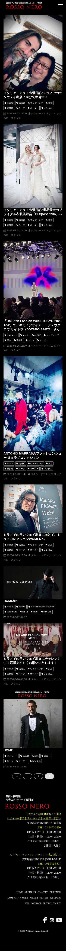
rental (25, 612)
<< (17, 776)
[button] (60, 4)
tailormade (12, 612)
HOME (8, 750)
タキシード (12, 335)
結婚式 (22, 103)
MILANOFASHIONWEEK (42, 606)
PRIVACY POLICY (52, 903)
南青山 (47, 756)
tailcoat (22, 606)
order (35, 612)
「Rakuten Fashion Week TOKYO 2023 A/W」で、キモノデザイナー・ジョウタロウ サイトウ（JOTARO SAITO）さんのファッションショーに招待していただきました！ (32, 329)
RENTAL (44, 898)
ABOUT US (30, 892)
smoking (47, 612)
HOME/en (11, 601)
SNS (27, 903)
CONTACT (36, 903)
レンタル (48, 108)
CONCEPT (42, 892)
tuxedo (10, 103)
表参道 (10, 108)
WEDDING (55, 898)
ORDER (34, 898)
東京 (50, 103)
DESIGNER (55, 892)
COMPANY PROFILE (18, 898)
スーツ (21, 108)
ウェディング (36, 103)
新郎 (36, 756)
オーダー (34, 108)
